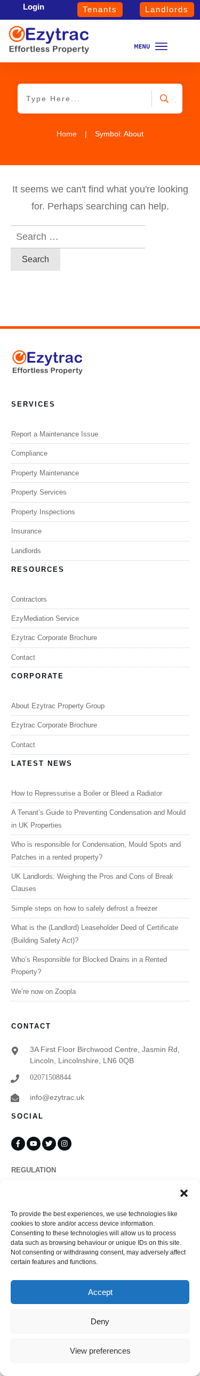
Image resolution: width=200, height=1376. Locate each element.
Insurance (26, 531)
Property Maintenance (45, 473)
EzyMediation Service (45, 618)
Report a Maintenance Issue (54, 434)
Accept (100, 1292)
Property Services (39, 492)
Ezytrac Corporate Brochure (54, 638)
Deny (100, 1321)
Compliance (29, 453)
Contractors (29, 599)
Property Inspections (43, 512)
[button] (184, 1193)
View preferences (100, 1350)
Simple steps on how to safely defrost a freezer (84, 908)
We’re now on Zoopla (43, 991)
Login (33, 6)
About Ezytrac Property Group (58, 706)
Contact (23, 657)
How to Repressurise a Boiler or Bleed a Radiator (86, 793)
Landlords (26, 551)
